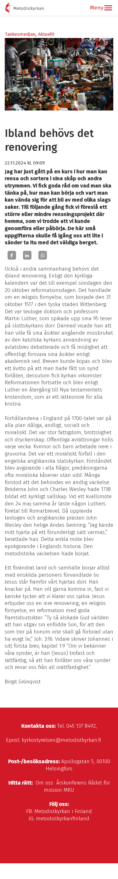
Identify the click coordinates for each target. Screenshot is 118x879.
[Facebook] (12, 255)
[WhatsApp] (42, 255)
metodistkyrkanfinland (62, 818)
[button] (108, 8)
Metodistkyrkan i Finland (63, 811)
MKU (69, 790)
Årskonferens (71, 782)
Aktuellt (46, 34)
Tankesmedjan (20, 34)
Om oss (44, 782)
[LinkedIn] (27, 255)
